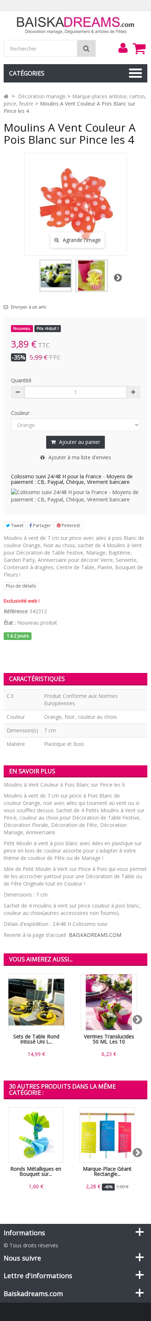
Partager (41, 525)
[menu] (123, 48)
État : (10, 622)
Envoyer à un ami (28, 307)
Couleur (21, 412)
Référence (16, 611)
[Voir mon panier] (138, 48)
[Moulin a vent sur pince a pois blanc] (56, 276)
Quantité (21, 380)
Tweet (16, 525)
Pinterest (70, 525)
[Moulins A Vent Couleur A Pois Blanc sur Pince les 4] (92, 276)
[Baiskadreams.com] (76, 24)
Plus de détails (21, 586)
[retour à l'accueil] (6, 96)
